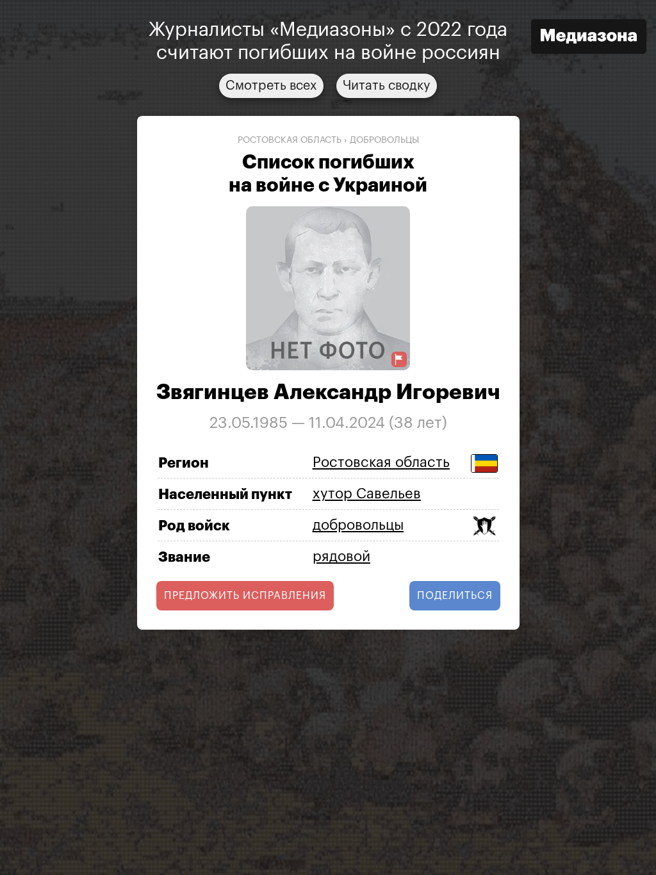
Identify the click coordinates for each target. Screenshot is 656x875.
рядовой (341, 557)
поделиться (455, 596)
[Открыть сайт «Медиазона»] (588, 38)
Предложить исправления (245, 596)
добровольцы (384, 140)
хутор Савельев (367, 494)
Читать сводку (386, 85)
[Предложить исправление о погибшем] (399, 360)
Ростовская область (289, 140)
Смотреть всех (271, 85)
